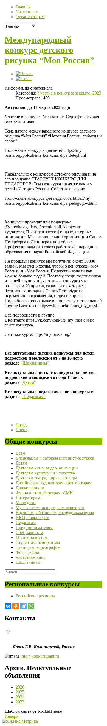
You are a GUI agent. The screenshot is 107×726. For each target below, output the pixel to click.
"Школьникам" (35, 363)
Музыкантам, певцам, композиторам (50, 507)
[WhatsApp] (31, 606)
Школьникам (28, 562)
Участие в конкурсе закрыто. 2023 (69, 93)
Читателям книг (31, 557)
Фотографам (27, 552)
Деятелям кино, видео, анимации (47, 468)
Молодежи (26, 502)
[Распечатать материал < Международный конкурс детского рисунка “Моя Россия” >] (24, 73)
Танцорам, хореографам (38, 547)
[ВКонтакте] (8, 606)
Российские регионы (35, 595)
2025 (20, 692)
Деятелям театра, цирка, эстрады (46, 478)
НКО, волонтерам (32, 517)
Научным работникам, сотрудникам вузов (55, 512)
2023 (20, 702)
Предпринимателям (34, 527)
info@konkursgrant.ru (40, 656)
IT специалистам (31, 537)
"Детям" (28, 382)
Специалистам (29, 532)
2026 (20, 687)
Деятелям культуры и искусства (45, 473)
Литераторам (28, 497)
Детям (21, 463)
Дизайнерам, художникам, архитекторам (54, 483)
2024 (20, 697)
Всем (20, 453)
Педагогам (26, 522)
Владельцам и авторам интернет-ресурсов (55, 458)
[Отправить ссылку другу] (24, 78)
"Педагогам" (34, 396)
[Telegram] (23, 606)
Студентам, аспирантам (38, 542)
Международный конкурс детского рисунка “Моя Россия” (49, 50)
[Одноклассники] (15, 606)
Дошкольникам (30, 487)
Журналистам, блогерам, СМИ (44, 492)
